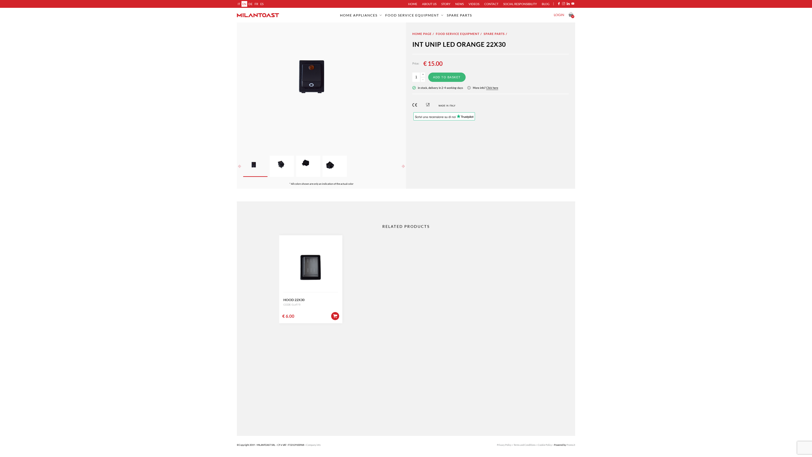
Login (559, 15)
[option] (321, 85)
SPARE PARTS (459, 15)
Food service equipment (412, 15)
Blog (545, 4)
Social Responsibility (520, 4)
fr (256, 4)
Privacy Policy (504, 444)
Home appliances (358, 15)
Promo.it (570, 444)
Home (412, 4)
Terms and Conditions (525, 444)
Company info (313, 444)
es (261, 4)
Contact (491, 4)
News (459, 4)
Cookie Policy (545, 444)
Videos (474, 4)
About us (429, 4)
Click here (492, 87)
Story (445, 4)
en (244, 4)
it (239, 4)
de (250, 4)
